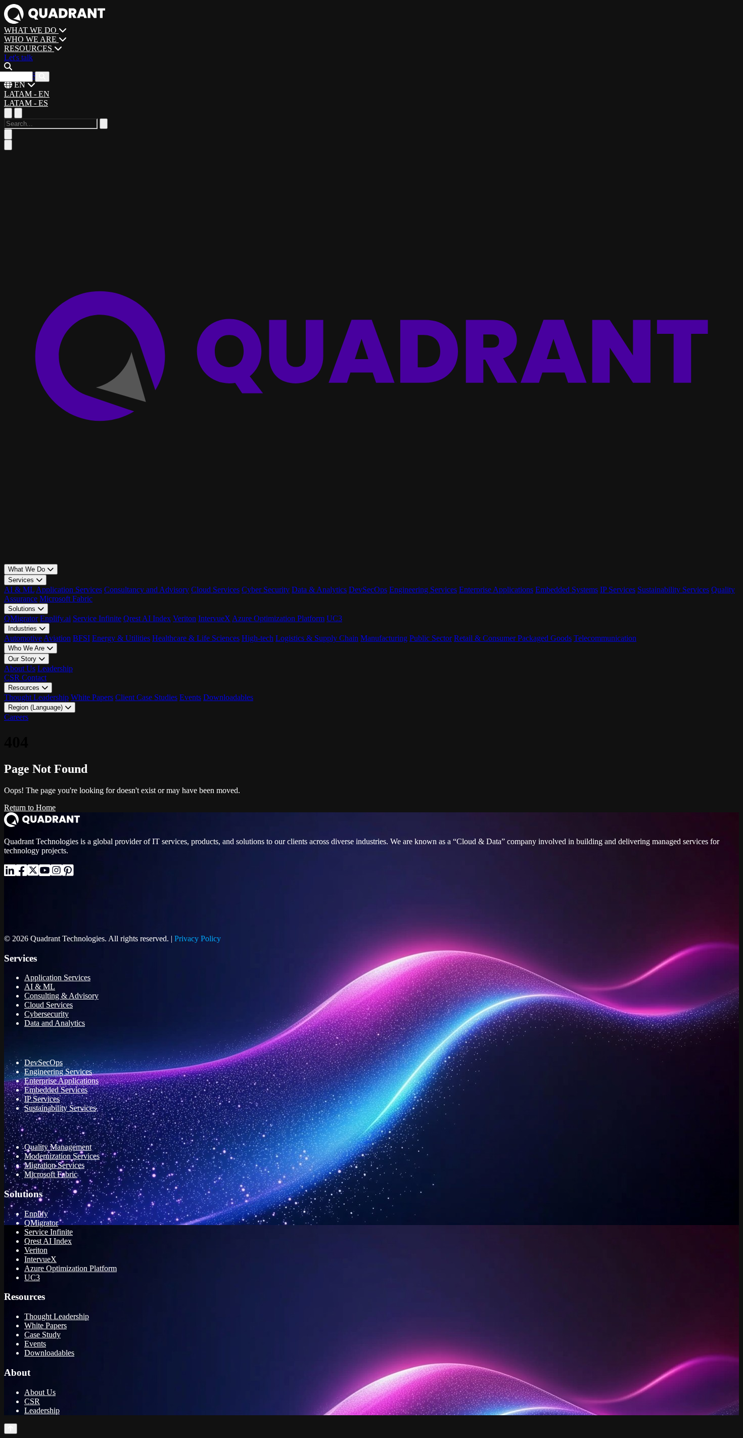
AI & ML (19, 589)
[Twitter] (33, 872)
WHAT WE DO (31, 30)
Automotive (23, 638)
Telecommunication (605, 638)
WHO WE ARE (31, 39)
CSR (13, 677)
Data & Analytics (319, 589)
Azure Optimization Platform (278, 618)
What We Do (27, 569)
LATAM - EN (27, 94)
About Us (19, 668)
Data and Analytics (54, 1023)
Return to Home (30, 807)
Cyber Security (266, 589)
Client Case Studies (146, 697)
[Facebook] (21, 872)
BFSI (81, 638)
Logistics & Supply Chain (316, 638)
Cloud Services (215, 589)
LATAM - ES (26, 103)
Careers (16, 717)
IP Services (617, 589)
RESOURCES (29, 48)
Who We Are (27, 648)
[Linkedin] (10, 872)
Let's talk (18, 57)
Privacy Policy (197, 938)
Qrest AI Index (147, 618)
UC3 (334, 618)
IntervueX (214, 618)
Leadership (55, 668)
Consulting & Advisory (61, 995)
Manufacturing (383, 638)
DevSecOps (368, 589)
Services (22, 580)
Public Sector (430, 638)
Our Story (23, 659)
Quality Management (57, 1147)
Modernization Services (62, 1156)
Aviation (57, 638)
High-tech (257, 638)
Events (190, 697)
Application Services (69, 589)
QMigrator (21, 618)
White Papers (92, 697)
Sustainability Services (673, 589)
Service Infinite (97, 618)
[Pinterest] (68, 872)
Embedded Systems (566, 589)
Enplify (36, 1213)
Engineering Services (423, 589)
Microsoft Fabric (65, 598)
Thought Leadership (36, 697)
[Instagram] (56, 872)
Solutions (22, 609)
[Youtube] (45, 872)
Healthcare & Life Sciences (196, 638)
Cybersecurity (46, 1014)
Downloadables (228, 697)
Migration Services (54, 1165)
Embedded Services (55, 1089)
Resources (24, 687)
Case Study (42, 1334)
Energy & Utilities (121, 638)
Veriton (184, 618)
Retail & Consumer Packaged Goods (513, 638)
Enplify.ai (55, 618)
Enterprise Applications (496, 589)
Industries (23, 628)
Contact (34, 677)
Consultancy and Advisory (146, 589)
